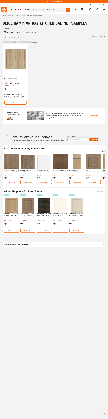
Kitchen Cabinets (20, 15)
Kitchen (10, 15)
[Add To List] (25, 46)
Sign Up (94, 139)
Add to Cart (15, 102)
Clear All (34, 42)
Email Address (71, 136)
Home (4, 15)
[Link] (15, 75)
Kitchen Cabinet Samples (35, 15)
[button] (98, 36)
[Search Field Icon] (68, 10)
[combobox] (49, 10)
